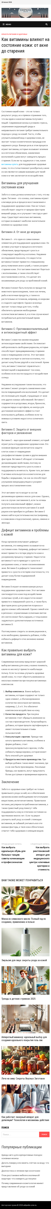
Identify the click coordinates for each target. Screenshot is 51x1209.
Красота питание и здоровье (14, 34)
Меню (8, 24)
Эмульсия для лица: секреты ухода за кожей (24, 960)
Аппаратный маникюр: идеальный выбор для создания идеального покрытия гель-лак (24, 1039)
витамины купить (9, 164)
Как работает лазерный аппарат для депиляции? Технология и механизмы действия (25, 1119)
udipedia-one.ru (29, 1205)
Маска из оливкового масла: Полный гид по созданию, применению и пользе (23, 920)
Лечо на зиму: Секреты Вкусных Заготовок (23, 1078)
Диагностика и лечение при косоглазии (20, 1170)
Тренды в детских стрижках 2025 (18, 998)
